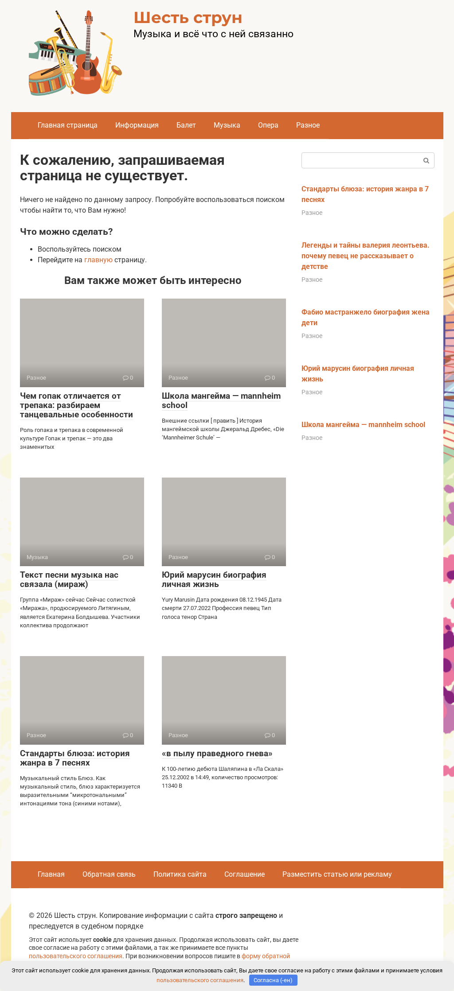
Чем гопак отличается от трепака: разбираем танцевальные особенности (76, 405)
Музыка (227, 125)
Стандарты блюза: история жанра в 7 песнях (75, 758)
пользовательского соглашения (75, 956)
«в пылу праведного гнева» (217, 753)
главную (98, 260)
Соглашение (244, 874)
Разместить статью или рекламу (337, 874)
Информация (137, 125)
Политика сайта (180, 874)
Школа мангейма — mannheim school (221, 400)
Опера (268, 125)
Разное (308, 125)
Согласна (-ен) (273, 980)
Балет (186, 125)
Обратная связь (109, 874)
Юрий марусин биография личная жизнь (214, 579)
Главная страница (68, 125)
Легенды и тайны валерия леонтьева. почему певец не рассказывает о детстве (365, 256)
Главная (51, 874)
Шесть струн (188, 17)
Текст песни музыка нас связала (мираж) (69, 579)
